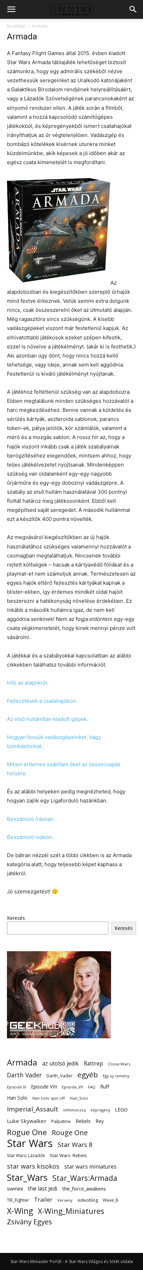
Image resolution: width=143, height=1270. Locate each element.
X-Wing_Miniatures (71, 1211)
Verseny (65, 1200)
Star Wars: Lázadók (26, 1156)
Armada (22, 1062)
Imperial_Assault (32, 1109)
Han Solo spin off (48, 1098)
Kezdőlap (16, 26)
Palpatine (61, 1121)
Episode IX (16, 1087)
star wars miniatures (90, 1166)
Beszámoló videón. (30, 837)
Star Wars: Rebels (68, 1155)
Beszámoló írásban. (31, 819)
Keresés (16, 918)
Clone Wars (119, 1064)
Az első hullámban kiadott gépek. (47, 719)
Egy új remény (116, 1075)
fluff (104, 1086)
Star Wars (30, 1143)
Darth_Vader (60, 1076)
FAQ (91, 1087)
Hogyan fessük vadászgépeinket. (47, 737)
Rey (99, 1121)
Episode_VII (72, 1087)
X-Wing (20, 1211)
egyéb (87, 1074)
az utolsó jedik (60, 1063)
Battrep (93, 1063)
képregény (100, 1110)
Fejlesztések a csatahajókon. (42, 701)
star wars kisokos (33, 1166)
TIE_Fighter (18, 1200)
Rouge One (70, 1132)
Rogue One (27, 1132)
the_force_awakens (84, 1188)
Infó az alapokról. (28, 682)
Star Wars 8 (75, 1144)
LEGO (121, 1109)
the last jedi (42, 1188)
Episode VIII (44, 1086)
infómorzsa (74, 1110)
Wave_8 (110, 1200)
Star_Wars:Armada (84, 1178)
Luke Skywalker (27, 1120)
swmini (15, 1188)
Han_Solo (79, 1098)
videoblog (87, 1200)
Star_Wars (27, 1177)
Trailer (43, 1199)
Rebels (83, 1121)
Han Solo (17, 1097)
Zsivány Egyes (29, 1221)
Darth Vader (24, 1075)
